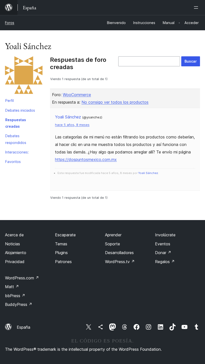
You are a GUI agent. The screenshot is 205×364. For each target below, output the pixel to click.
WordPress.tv (120, 261)
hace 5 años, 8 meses (72, 125)
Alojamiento (15, 252)
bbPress (15, 295)
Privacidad (14, 261)
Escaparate (65, 234)
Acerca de (14, 234)
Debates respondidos (15, 139)
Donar (163, 252)
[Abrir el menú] (197, 7)
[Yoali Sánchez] (23, 76)
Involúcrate (165, 234)
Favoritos (13, 161)
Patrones (63, 261)
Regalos (165, 261)
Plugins (61, 252)
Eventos (162, 243)
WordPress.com (22, 277)
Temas (61, 243)
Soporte (112, 243)
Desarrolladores (119, 252)
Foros (9, 23)
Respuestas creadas (15, 123)
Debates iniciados (20, 110)
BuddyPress (18, 304)
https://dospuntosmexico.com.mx (86, 159)
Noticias (12, 243)
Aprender (113, 234)
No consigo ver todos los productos (115, 102)
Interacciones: (17, 152)
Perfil (9, 100)
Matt (12, 286)
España (23, 327)
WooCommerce (77, 94)
